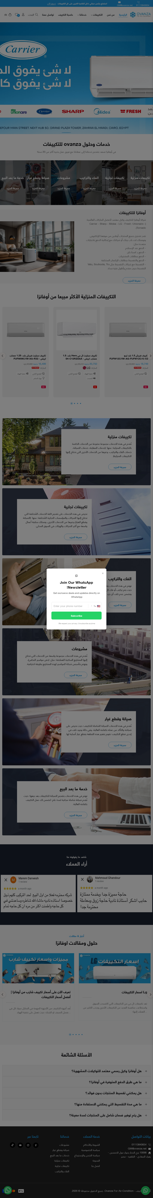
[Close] (103, 573)
